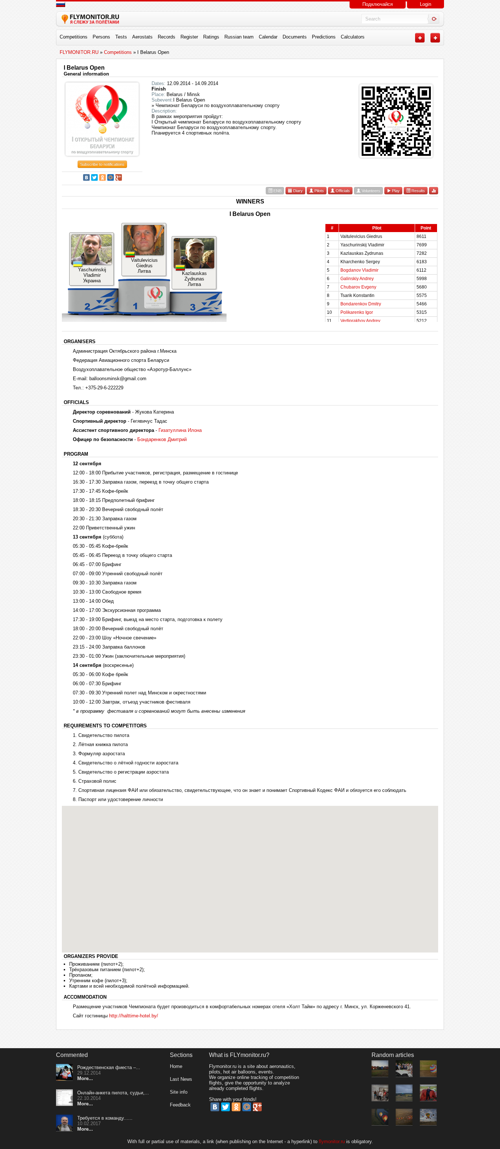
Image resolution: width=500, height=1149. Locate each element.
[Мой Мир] (110, 177)
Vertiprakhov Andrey (360, 320)
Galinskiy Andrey (357, 278)
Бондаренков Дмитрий (162, 439)
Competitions (73, 37)
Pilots (318, 190)
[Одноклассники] (102, 177)
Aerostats (142, 37)
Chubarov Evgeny (358, 287)
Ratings (211, 37)
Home (176, 1066)
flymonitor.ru (332, 1141)
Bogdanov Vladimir (359, 270)
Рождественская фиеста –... (108, 1067)
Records (166, 37)
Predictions (324, 37)
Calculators (353, 37)
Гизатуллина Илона (180, 430)
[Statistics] (433, 190)
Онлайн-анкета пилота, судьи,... (113, 1092)
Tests (121, 37)
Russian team (239, 37)
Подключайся (377, 4)
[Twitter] (94, 177)
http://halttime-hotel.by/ (133, 1015)
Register (189, 37)
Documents (295, 37)
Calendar (268, 37)
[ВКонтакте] (86, 177)
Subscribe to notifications (102, 164)
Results (417, 190)
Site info (178, 1092)
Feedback (180, 1105)
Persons (101, 37)
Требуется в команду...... (105, 1118)
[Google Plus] (118, 177)
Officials (342, 190)
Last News (181, 1079)
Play (395, 190)
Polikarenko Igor (356, 312)
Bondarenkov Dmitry (360, 303)
